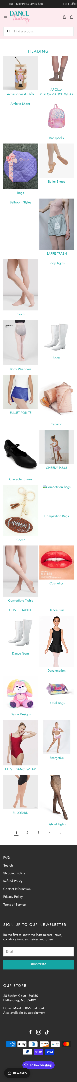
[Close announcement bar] (73, 3)
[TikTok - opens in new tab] (46, 1032)
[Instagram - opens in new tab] (38, 1032)
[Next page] (60, 832)
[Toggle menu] (5, 17)
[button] (38, 31)
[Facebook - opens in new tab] (30, 1032)
